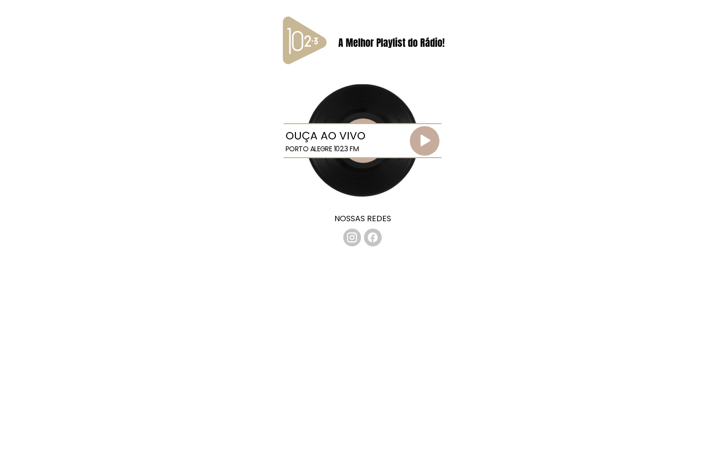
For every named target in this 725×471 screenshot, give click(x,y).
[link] (352, 237)
